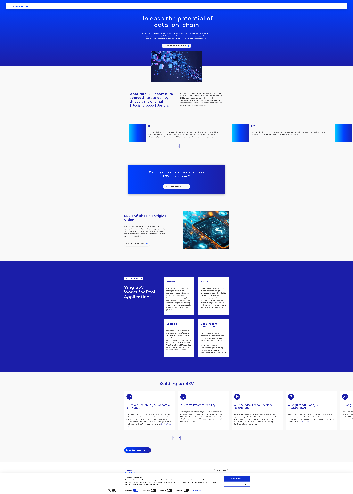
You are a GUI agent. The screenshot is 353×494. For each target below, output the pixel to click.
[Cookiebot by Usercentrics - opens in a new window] (113, 490)
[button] (173, 146)
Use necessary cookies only (237, 484)
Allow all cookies (236, 478)
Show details (196, 490)
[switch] (153, 490)
